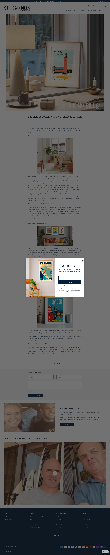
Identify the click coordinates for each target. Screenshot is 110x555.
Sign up (69, 282)
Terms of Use (74, 291)
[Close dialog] (82, 260)
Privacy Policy (65, 291)
